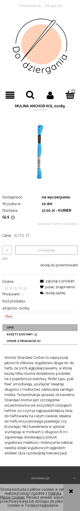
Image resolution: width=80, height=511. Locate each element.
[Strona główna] (40, 46)
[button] (10, 95)
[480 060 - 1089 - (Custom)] (40, 152)
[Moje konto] (50, 95)
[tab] (40, 327)
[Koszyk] (70, 95)
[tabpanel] (40, 405)
